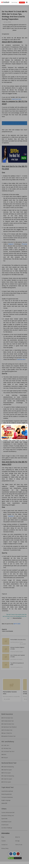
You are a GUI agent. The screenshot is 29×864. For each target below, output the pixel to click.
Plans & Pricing (14, 2)
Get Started (22, 2)
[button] (27, 2)
